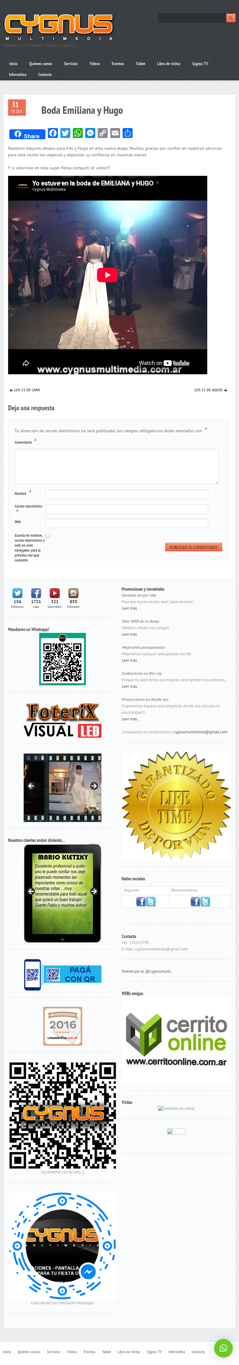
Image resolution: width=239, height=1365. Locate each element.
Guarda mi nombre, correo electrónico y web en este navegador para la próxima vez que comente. (30, 548)
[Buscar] (231, 18)
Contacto (45, 75)
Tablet (140, 64)
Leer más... (131, 608)
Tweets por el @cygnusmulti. (146, 971)
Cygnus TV (200, 64)
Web (18, 522)
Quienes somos (40, 64)
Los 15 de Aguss (208, 390)
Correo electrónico (28, 510)
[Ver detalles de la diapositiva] (57, 788)
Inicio (13, 64)
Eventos (118, 64)
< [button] (31, 786)
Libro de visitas (168, 64)
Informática (17, 75)
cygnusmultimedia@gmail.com (200, 732)
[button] (223, 1348)
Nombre (23, 493)
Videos (95, 64)
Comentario (26, 442)
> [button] (93, 786)
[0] (62, 1026)
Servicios (71, 64)
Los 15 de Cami (27, 390)
